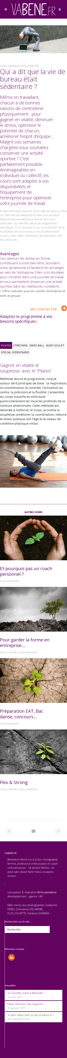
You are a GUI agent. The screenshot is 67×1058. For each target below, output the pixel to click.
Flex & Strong (14, 782)
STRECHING (20, 345)
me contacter (44, 309)
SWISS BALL (36, 345)
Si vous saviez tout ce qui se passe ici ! (30, 1015)
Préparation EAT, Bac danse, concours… (21, 714)
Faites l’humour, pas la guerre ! (25, 1004)
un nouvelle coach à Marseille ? (25, 993)
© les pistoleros (47, 892)
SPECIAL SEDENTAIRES (15, 352)
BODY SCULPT (55, 345)
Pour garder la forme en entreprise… (25, 642)
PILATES (6, 345)
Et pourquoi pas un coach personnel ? (26, 571)
